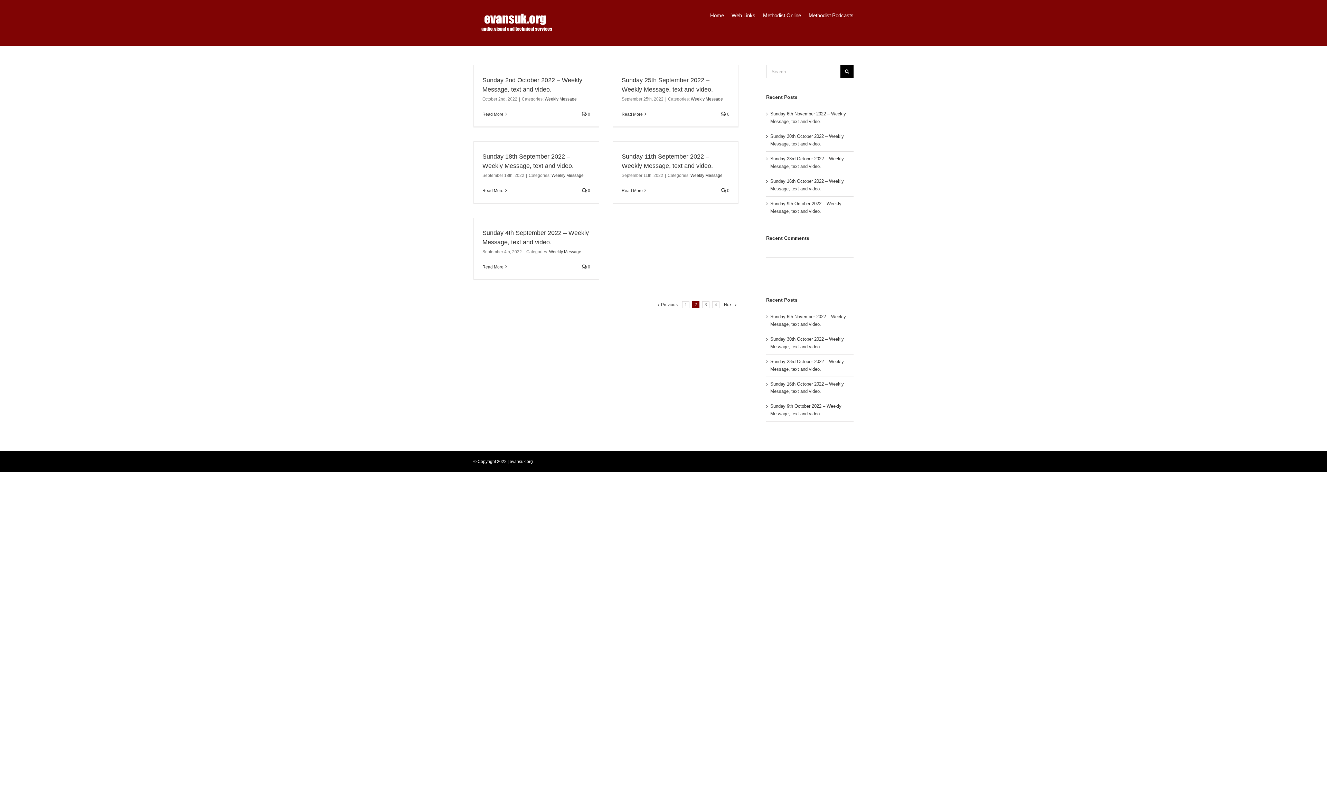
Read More (492, 114)
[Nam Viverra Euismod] (773, 277)
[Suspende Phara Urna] (778, 277)
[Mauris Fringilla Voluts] (769, 277)
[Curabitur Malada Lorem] (776, 277)
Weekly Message (561, 99)
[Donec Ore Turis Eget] (766, 277)
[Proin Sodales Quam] (771, 277)
